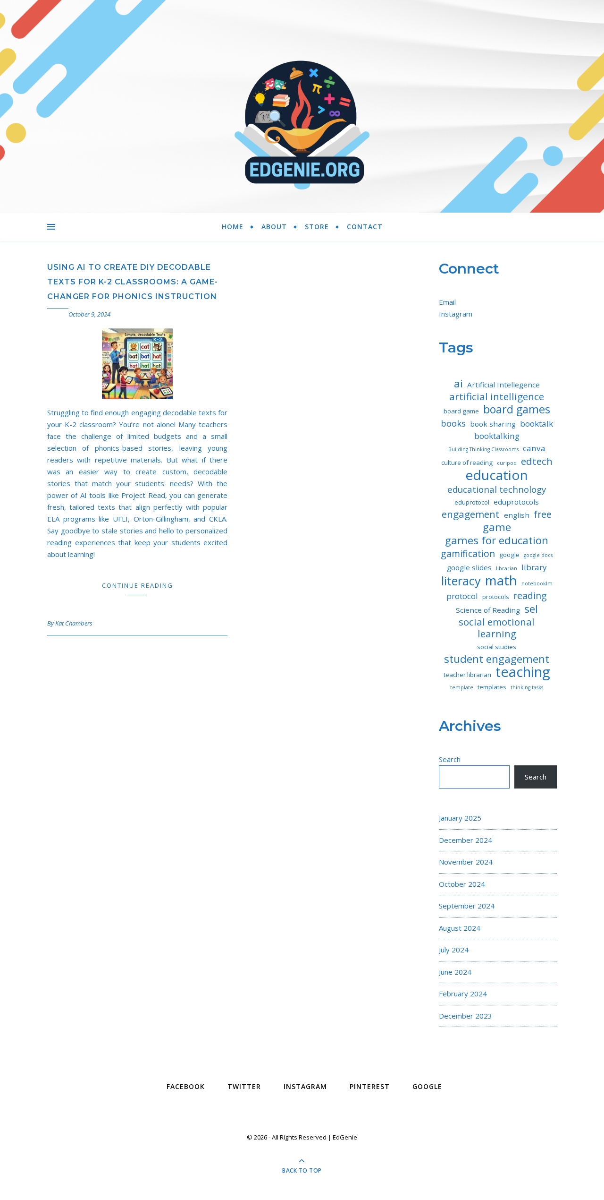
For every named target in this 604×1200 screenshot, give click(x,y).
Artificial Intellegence (503, 384)
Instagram (455, 313)
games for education (496, 540)
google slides (469, 567)
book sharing (493, 424)
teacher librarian (467, 674)
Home (232, 226)
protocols (495, 596)
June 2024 (455, 972)
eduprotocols (516, 501)
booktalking (497, 435)
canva (534, 448)
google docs (538, 555)
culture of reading (467, 462)
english (516, 515)
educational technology (496, 489)
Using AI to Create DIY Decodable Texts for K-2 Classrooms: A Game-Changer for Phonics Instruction (132, 282)
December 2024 (465, 840)
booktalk (536, 423)
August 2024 (459, 928)
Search (450, 759)
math (501, 580)
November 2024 (466, 861)
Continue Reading (137, 585)
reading (530, 595)
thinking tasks (527, 687)
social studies (496, 647)
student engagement (496, 659)
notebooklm (537, 583)
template (461, 687)
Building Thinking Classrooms (483, 449)
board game (461, 411)
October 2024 (462, 884)
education (496, 475)
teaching (522, 672)
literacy (461, 581)
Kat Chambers (73, 623)
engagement (471, 514)
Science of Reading (488, 610)
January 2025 (460, 818)
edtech (537, 461)
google (509, 554)
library (534, 567)
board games (516, 409)
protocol (462, 596)
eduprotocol (471, 502)
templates (492, 687)
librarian (506, 568)
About (274, 226)
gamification (468, 553)
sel (531, 609)
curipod (507, 463)
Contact (365, 226)
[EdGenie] (302, 106)
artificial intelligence (496, 397)
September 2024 (467, 905)
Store (317, 226)
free (543, 514)
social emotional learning (497, 628)
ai (458, 383)
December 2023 (465, 1015)
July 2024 (454, 949)
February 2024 (463, 993)
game (497, 527)
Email (447, 302)
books (453, 423)
